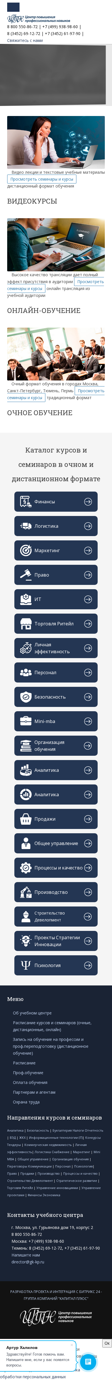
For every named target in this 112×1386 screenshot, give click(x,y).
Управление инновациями (57, 1188)
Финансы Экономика (44, 1195)
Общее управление (33, 1159)
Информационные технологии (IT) (56, 1138)
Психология (83, 1166)
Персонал (63, 1166)
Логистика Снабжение (52, 1152)
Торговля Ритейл (20, 1188)
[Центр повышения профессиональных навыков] (38, 19)
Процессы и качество (81, 1174)
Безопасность (38, 1130)
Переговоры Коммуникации (30, 1166)
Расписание (24, 1063)
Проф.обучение (28, 1072)
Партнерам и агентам (34, 1092)
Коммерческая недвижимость (48, 1145)
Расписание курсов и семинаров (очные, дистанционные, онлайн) (52, 1026)
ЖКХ (22, 1138)
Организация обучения (71, 1159)
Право (12, 1174)
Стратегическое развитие (77, 1181)
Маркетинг (82, 1152)
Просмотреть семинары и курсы (41, 179)
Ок (107, 1343)
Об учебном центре (32, 1013)
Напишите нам (25, 1255)
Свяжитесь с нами (25, 40)
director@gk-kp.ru (27, 1262)
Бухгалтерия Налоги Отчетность (78, 1130)
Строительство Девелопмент (30, 1181)
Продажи (27, 1174)
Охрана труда (26, 1102)
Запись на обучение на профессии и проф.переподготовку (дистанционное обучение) (50, 1046)
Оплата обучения (30, 1082)
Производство (49, 1174)
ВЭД (13, 1138)
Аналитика (15, 1130)
